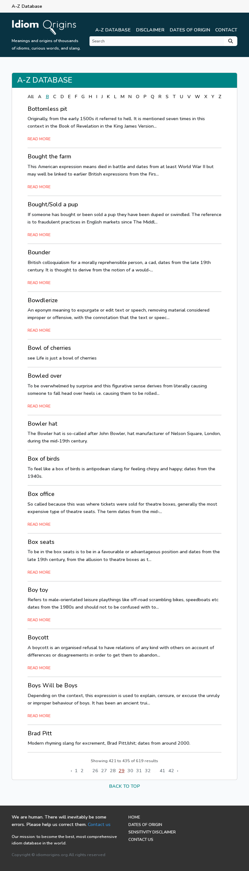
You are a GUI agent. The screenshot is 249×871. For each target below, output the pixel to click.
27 (104, 770)
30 (130, 770)
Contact (226, 30)
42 (171, 770)
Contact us (99, 824)
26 (95, 770)
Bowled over (45, 376)
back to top (124, 786)
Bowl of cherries (49, 348)
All (31, 96)
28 (113, 770)
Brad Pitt (40, 733)
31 (139, 770)
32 (148, 770)
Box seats (41, 542)
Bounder (39, 252)
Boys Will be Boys (52, 685)
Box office (41, 494)
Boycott (38, 637)
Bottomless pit (47, 109)
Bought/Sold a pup (53, 204)
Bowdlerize (43, 300)
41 (162, 770)
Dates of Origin (190, 30)
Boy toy (38, 590)
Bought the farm (49, 156)
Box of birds (44, 459)
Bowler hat (42, 424)
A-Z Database (113, 30)
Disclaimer (150, 30)
